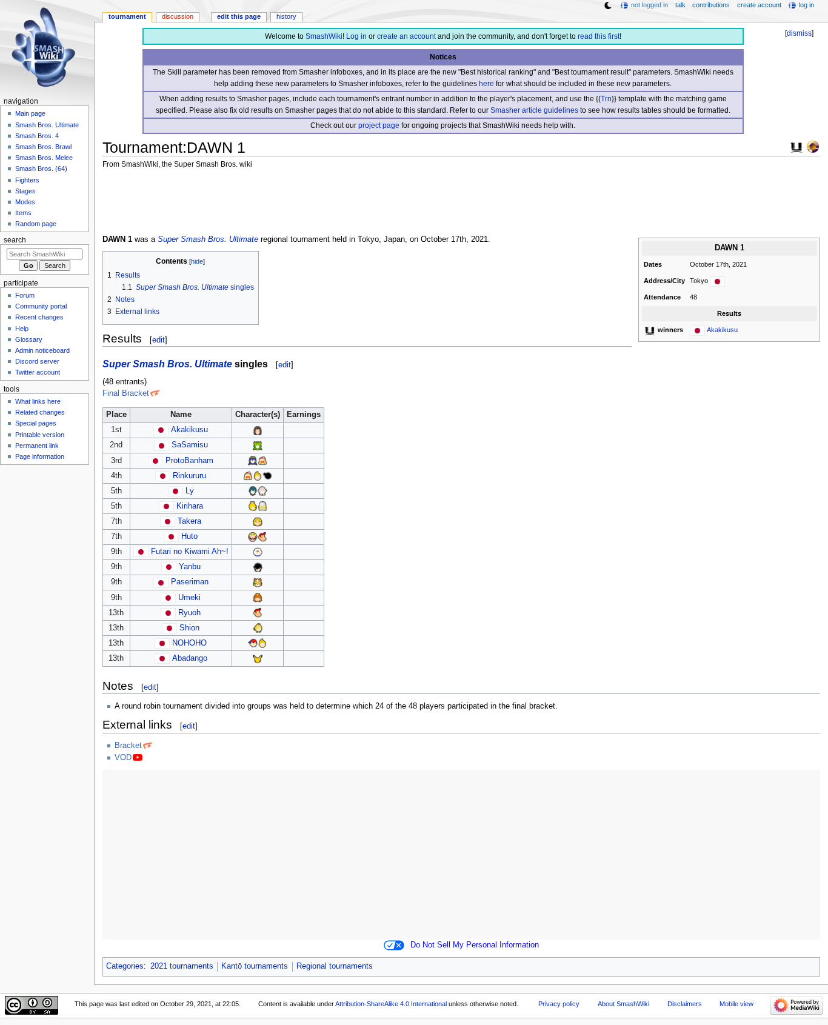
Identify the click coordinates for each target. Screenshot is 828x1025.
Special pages (35, 423)
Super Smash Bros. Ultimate (208, 239)
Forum (25, 295)
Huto (189, 536)
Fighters (27, 180)
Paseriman (190, 582)
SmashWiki (323, 36)
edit (158, 339)
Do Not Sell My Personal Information (474, 945)
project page (378, 125)
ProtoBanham (189, 460)
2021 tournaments (181, 966)
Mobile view (736, 1003)
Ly (189, 491)
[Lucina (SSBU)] (253, 460)
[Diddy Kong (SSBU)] (262, 536)
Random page (35, 223)
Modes (25, 201)
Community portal (41, 306)
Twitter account (37, 372)
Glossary (28, 339)
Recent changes (39, 317)
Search (15, 240)
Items (23, 212)
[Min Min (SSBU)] (262, 460)
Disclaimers (684, 1003)
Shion (189, 628)
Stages (25, 191)
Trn (606, 99)
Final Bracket (125, 393)
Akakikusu (722, 329)
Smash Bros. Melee (44, 157)
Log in (356, 36)
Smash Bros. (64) (41, 168)
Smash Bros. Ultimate (47, 125)
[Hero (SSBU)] (257, 430)
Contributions (711, 4)
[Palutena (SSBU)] (257, 445)
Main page (30, 113)
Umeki (189, 597)
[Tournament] (813, 146)
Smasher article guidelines (534, 110)
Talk (680, 4)
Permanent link (37, 445)
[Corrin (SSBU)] (262, 491)
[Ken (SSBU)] (257, 521)
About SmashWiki (623, 1003)
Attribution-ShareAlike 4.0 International (391, 1003)
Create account (759, 4)
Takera (189, 521)
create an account (406, 36)
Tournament (127, 16)
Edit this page (239, 16)
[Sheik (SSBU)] (262, 506)
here (486, 83)
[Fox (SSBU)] (257, 582)
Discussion (177, 16)
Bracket (128, 745)
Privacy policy (558, 1003)
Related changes (40, 412)
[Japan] (717, 280)
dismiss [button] (799, 33)
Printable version (39, 434)
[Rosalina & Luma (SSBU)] (253, 506)
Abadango (189, 658)
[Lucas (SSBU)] (257, 476)
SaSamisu (190, 445)
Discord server (37, 361)
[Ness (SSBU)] (253, 643)
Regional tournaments (334, 966)
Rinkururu (189, 476)
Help (21, 328)
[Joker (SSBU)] (257, 567)
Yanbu (190, 567)
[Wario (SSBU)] (253, 536)
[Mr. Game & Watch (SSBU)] (267, 476)
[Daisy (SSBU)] (257, 597)
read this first (598, 36)
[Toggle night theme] (608, 5)
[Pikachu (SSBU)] (257, 658)
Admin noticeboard (42, 350)
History (286, 16)
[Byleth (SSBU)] (253, 491)
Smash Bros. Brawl (43, 146)
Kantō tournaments (254, 966)
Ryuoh (189, 613)
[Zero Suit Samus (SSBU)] (257, 628)
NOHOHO (189, 643)
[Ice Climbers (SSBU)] (257, 551)
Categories (125, 966)
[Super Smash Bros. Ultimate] (796, 146)
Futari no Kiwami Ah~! (190, 551)
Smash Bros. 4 (37, 135)
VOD (123, 757)
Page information (39, 456)
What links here (38, 401)
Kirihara (189, 506)
